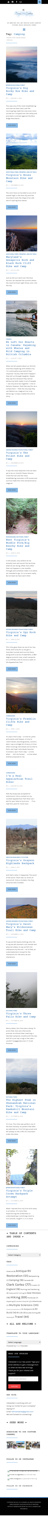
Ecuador (35, 1285)
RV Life (21, 1313)
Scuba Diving (33, 1313)
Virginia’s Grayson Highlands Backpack (20, 862)
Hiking (19, 1297)
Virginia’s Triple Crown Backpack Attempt (19, 1193)
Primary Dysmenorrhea (13, 1309)
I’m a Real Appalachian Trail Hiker (19, 779)
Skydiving (10, 1317)
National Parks (11, 1011)
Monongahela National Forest (17, 537)
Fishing (22, 1293)
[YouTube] (8, 2)
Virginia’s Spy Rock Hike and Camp (21, 634)
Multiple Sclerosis (24, 1305)
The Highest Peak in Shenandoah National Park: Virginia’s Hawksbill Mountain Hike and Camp (21, 1106)
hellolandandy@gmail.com (22, 1412)
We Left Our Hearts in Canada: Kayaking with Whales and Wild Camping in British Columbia (21, 348)
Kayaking (11, 1301)
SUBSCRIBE (14, 1386)
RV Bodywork (27, 1309)
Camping (16, 1280)
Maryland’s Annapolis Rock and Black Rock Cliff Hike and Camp (20, 262)
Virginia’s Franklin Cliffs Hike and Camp (21, 722)
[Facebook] (17, 2)
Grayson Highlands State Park (17, 857)
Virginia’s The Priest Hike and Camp (17, 456)
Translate (24, 1346)
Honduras (32, 1298)
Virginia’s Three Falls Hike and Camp (21, 1015)
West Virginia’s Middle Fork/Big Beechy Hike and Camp (17, 545)
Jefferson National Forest (15, 85)
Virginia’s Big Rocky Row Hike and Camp (20, 91)
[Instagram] (13, 2)
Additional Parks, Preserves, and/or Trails (21, 172)
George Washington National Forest (19, 450)
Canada (8, 339)
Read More (12, 125)
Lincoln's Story (22, 1301)
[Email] (21, 2)
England (13, 1289)
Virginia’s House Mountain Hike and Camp (19, 178)
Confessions (10, 716)
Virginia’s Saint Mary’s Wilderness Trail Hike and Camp (21, 927)
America (11, 1271)
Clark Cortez (18, 1284)
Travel (22, 1316)
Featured (13, 1293)
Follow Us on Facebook (19, 1486)
